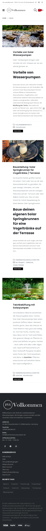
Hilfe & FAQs (6, 456)
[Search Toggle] (35, 10)
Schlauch (6, 488)
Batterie (6, 484)
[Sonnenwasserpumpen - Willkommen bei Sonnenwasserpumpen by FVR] (16, 10)
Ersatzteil (14, 484)
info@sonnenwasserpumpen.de (14, 435)
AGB (3, 459)
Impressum (6, 475)
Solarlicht (15, 488)
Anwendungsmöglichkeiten (27, 260)
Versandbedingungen (10, 462)
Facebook (5, 446)
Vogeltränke (18, 265)
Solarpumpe (25, 488)
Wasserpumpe (8, 492)
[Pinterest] (39, 2)
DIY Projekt (20, 262)
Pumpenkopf (36, 484)
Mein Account (7, 467)
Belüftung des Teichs (20, 105)
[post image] (23, 36)
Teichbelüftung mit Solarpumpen (24, 306)
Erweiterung (25, 484)
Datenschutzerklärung (10, 472)
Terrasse (29, 262)
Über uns (5, 469)
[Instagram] (42, 2)
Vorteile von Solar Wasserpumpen (23, 54)
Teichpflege (20, 127)
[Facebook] (35, 2)
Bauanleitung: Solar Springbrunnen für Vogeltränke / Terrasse (26, 170)
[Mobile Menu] (4, 10)
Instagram (16, 446)
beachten (28, 357)
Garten (19, 375)
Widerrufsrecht (7, 464)
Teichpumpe (36, 488)
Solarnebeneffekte (24, 125)
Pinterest (10, 446)
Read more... (18, 131)
